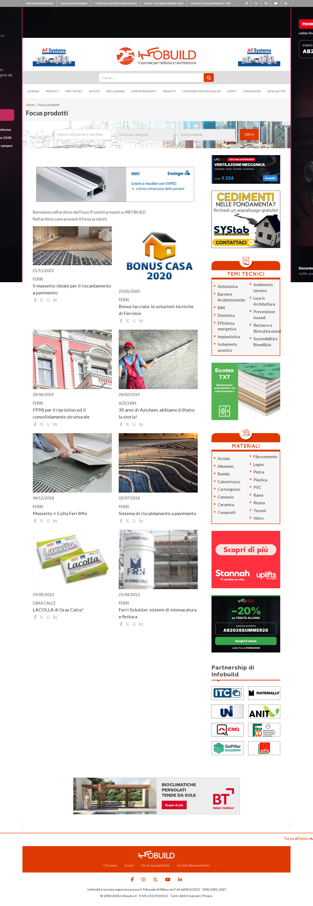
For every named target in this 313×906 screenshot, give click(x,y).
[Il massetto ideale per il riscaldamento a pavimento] (72, 245)
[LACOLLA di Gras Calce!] (72, 559)
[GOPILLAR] (227, 747)
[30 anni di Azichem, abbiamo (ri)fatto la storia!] (158, 359)
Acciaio (224, 458)
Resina (259, 502)
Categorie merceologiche (201, 91)
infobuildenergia (39, 3)
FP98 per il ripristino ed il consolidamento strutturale (61, 413)
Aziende (33, 91)
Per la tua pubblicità (155, 865)
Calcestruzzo (229, 481)
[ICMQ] (227, 729)
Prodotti (52, 91)
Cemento (226, 497)
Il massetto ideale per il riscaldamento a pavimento (72, 289)
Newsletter (276, 91)
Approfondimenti (143, 91)
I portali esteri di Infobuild (115, 3)
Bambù (224, 473)
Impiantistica (229, 336)
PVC (257, 487)
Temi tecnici (73, 91)
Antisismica (228, 286)
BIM (221, 307)
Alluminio (226, 466)
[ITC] (227, 692)
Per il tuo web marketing (163, 3)
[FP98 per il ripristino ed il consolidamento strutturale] (72, 359)
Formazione (252, 91)
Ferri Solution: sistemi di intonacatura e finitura (158, 613)
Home (30, 105)
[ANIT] (264, 710)
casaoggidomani (73, 3)
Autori (129, 865)
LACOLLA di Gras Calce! (58, 609)
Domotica (226, 315)
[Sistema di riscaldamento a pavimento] (158, 463)
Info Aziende (115, 91)
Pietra (258, 472)
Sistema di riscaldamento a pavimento (157, 513)
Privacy (207, 896)
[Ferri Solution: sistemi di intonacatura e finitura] (158, 559)
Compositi (227, 512)
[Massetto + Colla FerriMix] (72, 463)
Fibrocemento (265, 456)
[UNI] (227, 710)
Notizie (94, 91)
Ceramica (226, 504)
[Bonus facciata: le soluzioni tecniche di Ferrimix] (158, 256)
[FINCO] (264, 729)
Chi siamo (110, 865)
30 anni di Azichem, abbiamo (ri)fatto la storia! (157, 413)
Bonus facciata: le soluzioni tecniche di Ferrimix (156, 310)
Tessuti (259, 510)
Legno (258, 464)
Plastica (260, 479)
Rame (258, 495)
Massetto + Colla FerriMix (60, 513)
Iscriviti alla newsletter (210, 3)
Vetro (258, 518)
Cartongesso (229, 489)
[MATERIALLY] (264, 692)
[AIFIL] (264, 747)
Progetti (169, 91)
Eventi (231, 91)
